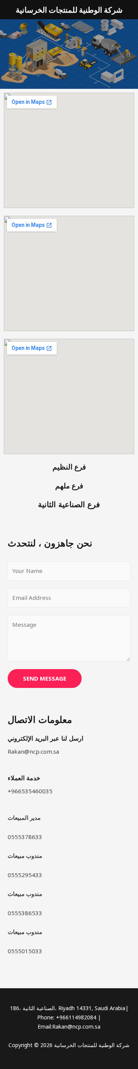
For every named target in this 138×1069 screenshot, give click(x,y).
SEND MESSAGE (44, 678)
